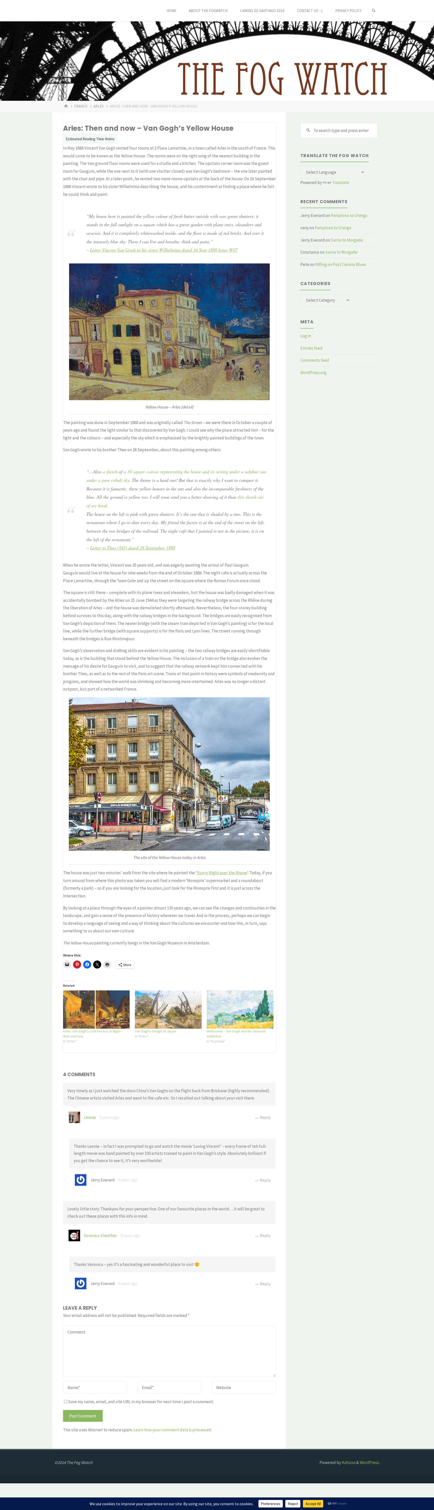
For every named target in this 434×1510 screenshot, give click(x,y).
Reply (264, 1117)
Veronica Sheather (100, 1235)
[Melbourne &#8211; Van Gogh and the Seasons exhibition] (240, 1009)
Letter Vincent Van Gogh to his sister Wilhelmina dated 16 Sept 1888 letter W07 (164, 250)
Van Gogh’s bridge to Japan (155, 1031)
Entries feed (311, 348)
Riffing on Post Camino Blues (340, 264)
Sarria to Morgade (347, 240)
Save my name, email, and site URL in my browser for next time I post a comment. (141, 1401)
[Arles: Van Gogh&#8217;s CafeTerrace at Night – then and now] (96, 1009)
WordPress (369, 1462)
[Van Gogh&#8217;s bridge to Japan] (168, 1009)
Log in (305, 336)
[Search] (373, 10)
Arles (98, 106)
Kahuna (348, 1462)
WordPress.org (313, 372)
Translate (340, 182)
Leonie (90, 1117)
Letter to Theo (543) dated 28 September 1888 (132, 547)
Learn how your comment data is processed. (172, 1430)
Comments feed (314, 360)
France (80, 106)
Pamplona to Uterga (349, 215)
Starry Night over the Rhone (222, 873)
